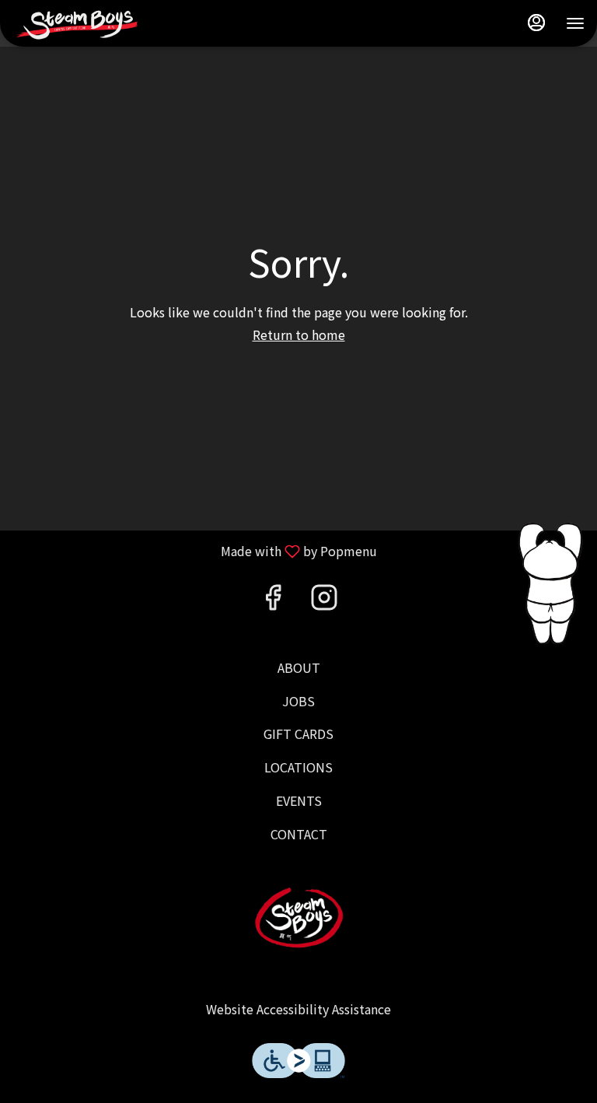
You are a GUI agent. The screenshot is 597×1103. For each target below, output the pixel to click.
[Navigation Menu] (575, 23)
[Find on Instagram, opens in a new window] (324, 599)
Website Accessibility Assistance (298, 1009)
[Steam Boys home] (82, 23)
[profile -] (536, 22)
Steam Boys (298, 917)
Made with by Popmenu (194, 550)
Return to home (299, 334)
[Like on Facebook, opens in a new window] (273, 599)
